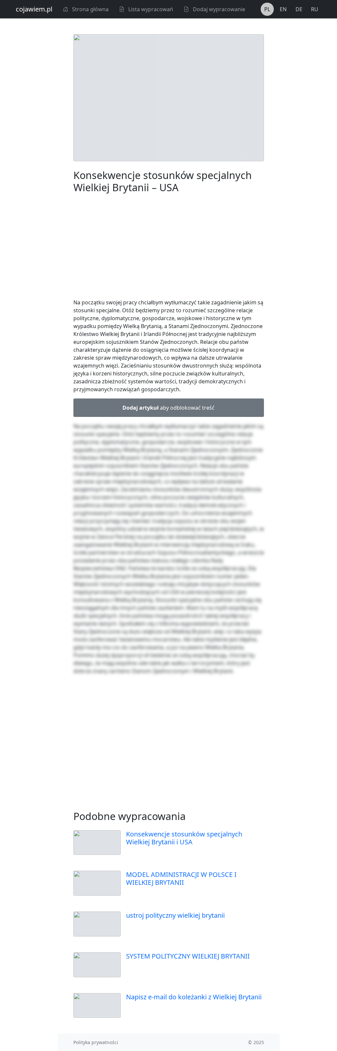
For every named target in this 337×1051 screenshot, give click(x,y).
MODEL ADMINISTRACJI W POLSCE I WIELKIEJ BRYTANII (181, 878)
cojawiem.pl (34, 9)
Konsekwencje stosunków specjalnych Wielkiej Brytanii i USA (184, 838)
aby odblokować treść (168, 407)
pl (267, 9)
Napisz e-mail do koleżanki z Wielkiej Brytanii (194, 996)
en (283, 9)
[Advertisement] (168, 247)
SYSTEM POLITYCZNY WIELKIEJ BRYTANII (188, 956)
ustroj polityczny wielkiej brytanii (175, 915)
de (299, 9)
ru (314, 9)
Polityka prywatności (95, 1042)
